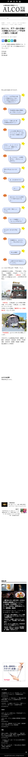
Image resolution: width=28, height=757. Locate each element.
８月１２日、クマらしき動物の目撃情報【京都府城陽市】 (13, 719)
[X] (11, 1)
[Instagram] (14, 1)
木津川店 (5, 302)
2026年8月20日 (5, 716)
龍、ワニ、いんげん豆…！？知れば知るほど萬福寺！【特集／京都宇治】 (13, 745)
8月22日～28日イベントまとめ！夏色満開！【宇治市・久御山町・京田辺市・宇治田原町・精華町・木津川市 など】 (14, 628)
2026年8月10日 (5, 726)
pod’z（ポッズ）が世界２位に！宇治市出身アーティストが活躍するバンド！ (14, 624)
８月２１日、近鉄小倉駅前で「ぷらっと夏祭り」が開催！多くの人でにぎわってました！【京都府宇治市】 (14, 616)
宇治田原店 (6, 332)
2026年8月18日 (5, 701)
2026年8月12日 (5, 721)
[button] (26, 15)
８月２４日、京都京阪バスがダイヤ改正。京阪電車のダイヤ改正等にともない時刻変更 (13, 724)
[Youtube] (20, 1)
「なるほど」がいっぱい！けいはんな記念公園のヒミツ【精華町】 (13, 740)
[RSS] (17, 1)
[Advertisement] (14, 72)
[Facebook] (8, 1)
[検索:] (14, 18)
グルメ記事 (4, 689)
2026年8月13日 (5, 706)
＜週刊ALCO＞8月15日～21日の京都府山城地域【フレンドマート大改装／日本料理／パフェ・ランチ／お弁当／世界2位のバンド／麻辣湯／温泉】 (14, 604)
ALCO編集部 (14, 36)
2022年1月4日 (5, 742)
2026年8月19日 (5, 696)
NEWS (3, 709)
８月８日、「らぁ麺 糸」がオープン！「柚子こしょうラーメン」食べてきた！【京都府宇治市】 (13, 704)
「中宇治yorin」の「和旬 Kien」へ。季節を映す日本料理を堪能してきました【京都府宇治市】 (13, 698)
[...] (18, 612)
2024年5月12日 (5, 737)
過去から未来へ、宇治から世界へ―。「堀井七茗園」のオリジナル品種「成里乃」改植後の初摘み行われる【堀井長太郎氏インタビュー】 (13, 735)
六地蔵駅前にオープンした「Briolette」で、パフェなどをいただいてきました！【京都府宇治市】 (13, 693)
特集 (2, 729)
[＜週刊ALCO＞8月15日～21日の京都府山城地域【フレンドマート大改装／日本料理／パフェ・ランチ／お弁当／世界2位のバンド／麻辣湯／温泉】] (14, 597)
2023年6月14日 (6, 36)
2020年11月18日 (6, 748)
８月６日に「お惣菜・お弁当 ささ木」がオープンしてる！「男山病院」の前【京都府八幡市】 (14, 620)
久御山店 (18, 275)
